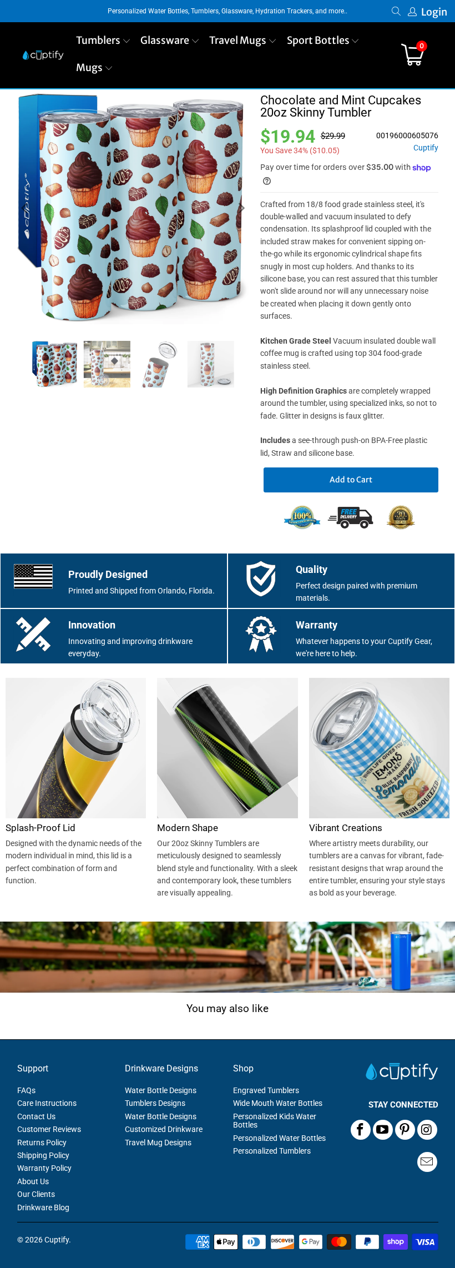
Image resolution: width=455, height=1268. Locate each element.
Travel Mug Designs (158, 1142)
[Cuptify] (43, 55)
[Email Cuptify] (427, 1162)
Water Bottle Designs (160, 1090)
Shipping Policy (43, 1155)
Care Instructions (47, 1103)
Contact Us (36, 1116)
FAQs (26, 1090)
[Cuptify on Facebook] (361, 1130)
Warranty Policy (44, 1168)
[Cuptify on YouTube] (383, 1130)
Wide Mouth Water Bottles (277, 1103)
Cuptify (425, 148)
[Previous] (25, 208)
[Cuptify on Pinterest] (405, 1130)
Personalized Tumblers (272, 1150)
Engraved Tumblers (266, 1090)
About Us (33, 1181)
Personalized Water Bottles (279, 1138)
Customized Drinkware (164, 1129)
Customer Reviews (49, 1129)
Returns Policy (42, 1142)
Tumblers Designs (155, 1103)
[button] (103, 41)
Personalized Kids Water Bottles (274, 1120)
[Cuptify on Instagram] (427, 1130)
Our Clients (36, 1194)
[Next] (241, 208)
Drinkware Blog (43, 1207)
